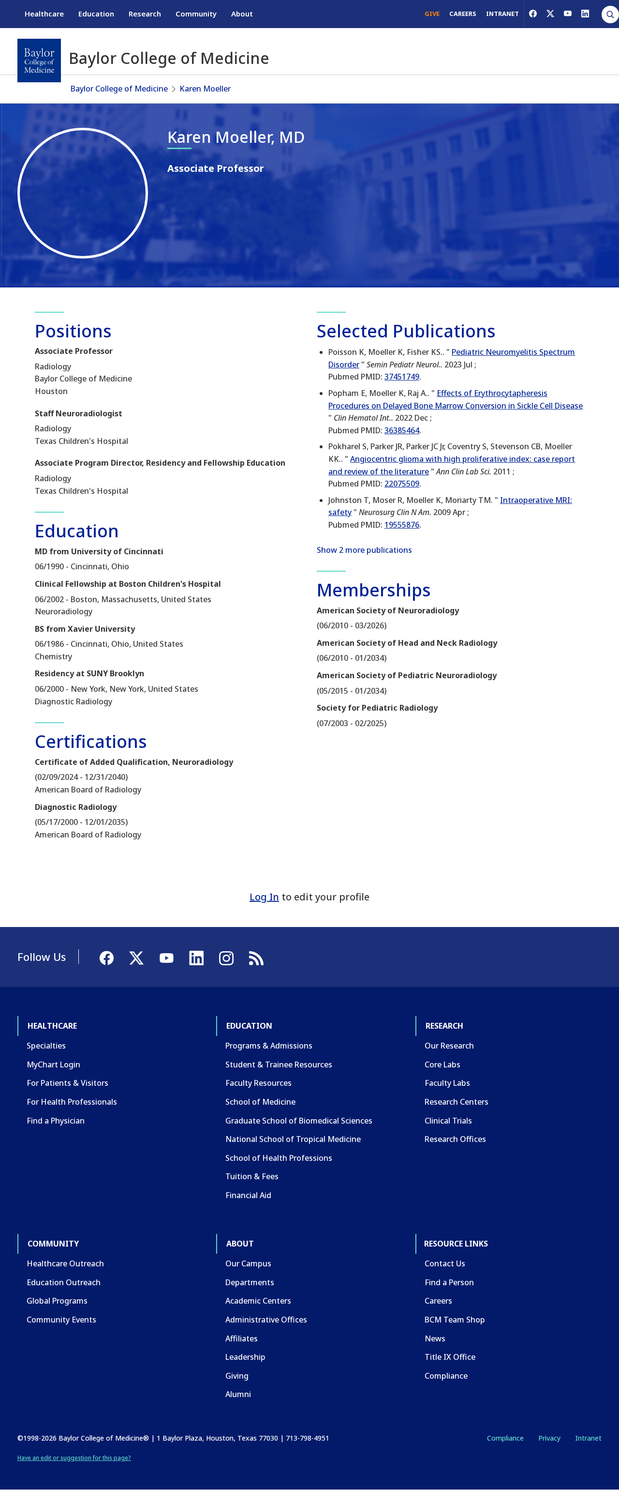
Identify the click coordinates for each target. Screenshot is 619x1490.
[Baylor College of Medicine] (39, 60)
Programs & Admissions (268, 1045)
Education (96, 13)
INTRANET (502, 13)
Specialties (46, 1045)
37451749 (401, 376)
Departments (249, 1282)
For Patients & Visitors (67, 1083)
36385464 (401, 430)
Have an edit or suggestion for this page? (74, 1458)
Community (196, 13)
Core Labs (442, 1064)
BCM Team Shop (455, 1319)
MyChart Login (53, 1064)
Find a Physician (56, 1120)
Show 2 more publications (364, 550)
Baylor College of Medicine (119, 88)
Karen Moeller (205, 88)
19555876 (401, 524)
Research (145, 13)
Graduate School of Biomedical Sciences (298, 1120)
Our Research (449, 1045)
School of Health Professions (278, 1158)
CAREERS (462, 13)
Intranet (588, 1438)
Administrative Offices (266, 1319)
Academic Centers (258, 1300)
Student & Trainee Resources (278, 1064)
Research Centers (456, 1101)
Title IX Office (450, 1357)
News (435, 1338)
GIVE (432, 13)
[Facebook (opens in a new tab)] (533, 13)
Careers (438, 1300)
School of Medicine (260, 1101)
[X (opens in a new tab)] (550, 13)
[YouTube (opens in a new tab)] (568, 13)
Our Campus (248, 1263)
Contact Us (445, 1263)
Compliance (446, 1375)
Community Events (61, 1319)
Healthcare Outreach (65, 1263)
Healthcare (44, 13)
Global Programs (57, 1300)
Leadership (245, 1357)
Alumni (238, 1394)
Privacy (549, 1438)
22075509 (401, 483)
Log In (264, 896)
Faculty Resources (258, 1083)
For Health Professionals (72, 1101)
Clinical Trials (448, 1120)
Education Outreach (64, 1282)
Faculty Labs (447, 1083)
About (242, 13)
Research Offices (455, 1139)
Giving (237, 1375)
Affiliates (241, 1338)
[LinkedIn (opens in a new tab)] (585, 13)
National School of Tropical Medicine (293, 1139)
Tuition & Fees (252, 1176)
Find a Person (449, 1282)
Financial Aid (248, 1195)
